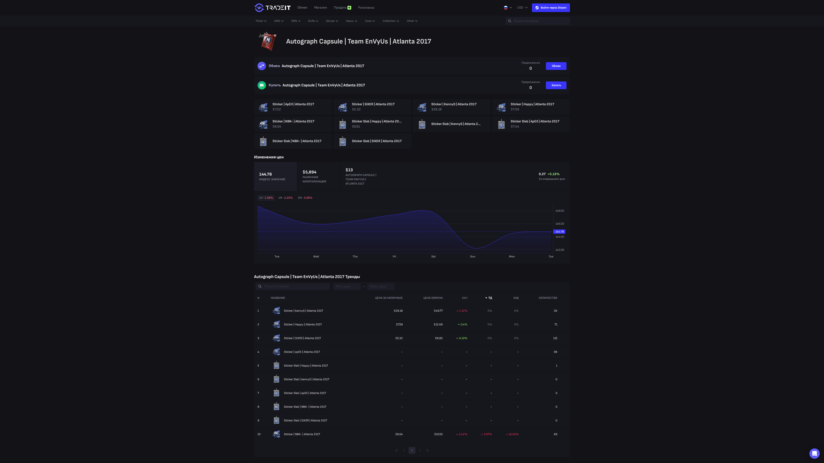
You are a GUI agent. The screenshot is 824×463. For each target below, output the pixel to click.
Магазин (320, 8)
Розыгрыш (366, 8)
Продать (340, 8)
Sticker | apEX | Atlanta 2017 (302, 352)
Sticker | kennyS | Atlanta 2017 (303, 311)
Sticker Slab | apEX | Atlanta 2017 (305, 393)
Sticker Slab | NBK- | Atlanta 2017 (305, 407)
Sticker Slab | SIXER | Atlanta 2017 (305, 420)
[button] (814, 453)
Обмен (302, 8)
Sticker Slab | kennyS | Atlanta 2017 (306, 379)
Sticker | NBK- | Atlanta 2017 (302, 434)
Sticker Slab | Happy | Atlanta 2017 (306, 365)
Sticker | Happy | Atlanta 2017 (303, 324)
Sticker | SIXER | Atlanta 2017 (302, 338)
